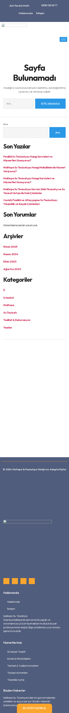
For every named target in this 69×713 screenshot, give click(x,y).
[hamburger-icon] (63, 39)
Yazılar (7, 327)
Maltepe (8, 305)
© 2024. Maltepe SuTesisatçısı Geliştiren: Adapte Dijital (34, 469)
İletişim (40, 13)
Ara (5, 124)
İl (4, 290)
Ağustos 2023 (12, 269)
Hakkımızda (26, 13)
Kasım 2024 (10, 254)
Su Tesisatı (10, 312)
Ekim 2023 (9, 261)
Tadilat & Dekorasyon (16, 320)
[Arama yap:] (18, 104)
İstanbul (8, 297)
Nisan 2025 (10, 246)
